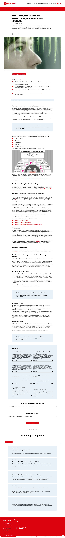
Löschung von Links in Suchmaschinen (23, 222)
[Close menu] (14, 519)
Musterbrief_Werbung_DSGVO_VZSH (21, 450)
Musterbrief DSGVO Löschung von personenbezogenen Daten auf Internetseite (31, 488)
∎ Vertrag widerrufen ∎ (56, 536)
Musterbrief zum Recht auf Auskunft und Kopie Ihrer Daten (33, 178)
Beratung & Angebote (18, 74)
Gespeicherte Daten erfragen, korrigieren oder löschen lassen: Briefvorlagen (22, 406)
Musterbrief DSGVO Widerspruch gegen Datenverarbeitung (26, 475)
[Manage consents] (63, 536)
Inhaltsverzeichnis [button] (16, 100)
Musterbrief (15, 199)
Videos (36, 338)
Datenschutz (33, 536)
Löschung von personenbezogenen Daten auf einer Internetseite (28, 224)
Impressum (39, 536)
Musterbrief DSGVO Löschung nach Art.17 (22, 501)
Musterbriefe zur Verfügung (36, 93)
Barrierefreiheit (46, 536)
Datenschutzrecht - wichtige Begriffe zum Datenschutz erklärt (20, 416)
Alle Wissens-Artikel (32, 423)
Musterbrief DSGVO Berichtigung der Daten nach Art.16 (25, 461)
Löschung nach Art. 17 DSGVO (21, 220)
